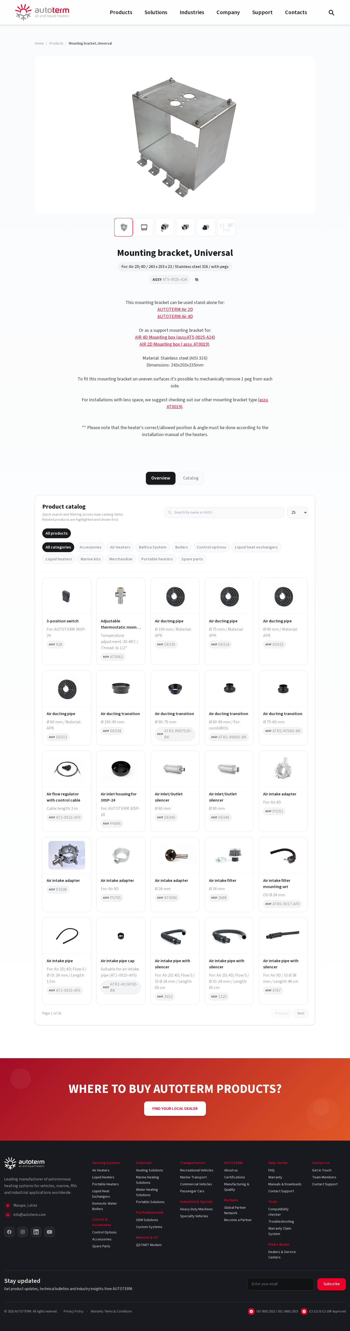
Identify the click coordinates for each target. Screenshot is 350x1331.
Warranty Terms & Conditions (111, 1311)
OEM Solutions (147, 1220)
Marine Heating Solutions (147, 1180)
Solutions (156, 12)
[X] (9, 1232)
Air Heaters (101, 1170)
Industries (192, 12)
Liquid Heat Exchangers (101, 1194)
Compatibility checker (278, 1212)
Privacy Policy (74, 1311)
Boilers (181, 547)
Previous (282, 1013)
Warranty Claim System (279, 1231)
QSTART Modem (149, 1245)
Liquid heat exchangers (256, 547)
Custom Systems (149, 1227)
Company (228, 12)
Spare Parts (101, 1246)
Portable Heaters (105, 1184)
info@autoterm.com (29, 1214)
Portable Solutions (150, 1202)
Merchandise (120, 559)
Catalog (191, 478)
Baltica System (152, 547)
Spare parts (192, 559)
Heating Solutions (149, 1170)
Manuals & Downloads (285, 1184)
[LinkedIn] (36, 1232)
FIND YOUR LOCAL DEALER (175, 1108)
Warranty (275, 1177)
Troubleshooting (281, 1221)
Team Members (324, 1177)
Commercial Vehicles (196, 1184)
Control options (211, 547)
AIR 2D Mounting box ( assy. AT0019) (174, 344)
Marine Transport (193, 1177)
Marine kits (91, 559)
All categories (58, 547)
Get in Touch (321, 1170)
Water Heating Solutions (147, 1192)
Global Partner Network (235, 1210)
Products (121, 12)
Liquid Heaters (103, 1177)
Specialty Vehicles (194, 1216)
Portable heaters (157, 559)
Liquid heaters (59, 559)
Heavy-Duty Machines (196, 1209)
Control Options (104, 1232)
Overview (160, 478)
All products (57, 533)
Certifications (234, 1177)
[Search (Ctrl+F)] (331, 12)
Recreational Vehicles (196, 1170)
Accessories (90, 547)
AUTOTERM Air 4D (175, 316)
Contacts (296, 12)
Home (39, 43)
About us (231, 1170)
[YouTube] (49, 1232)
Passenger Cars (192, 1191)
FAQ (271, 1170)
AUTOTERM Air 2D (175, 309)
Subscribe (331, 1284)
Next (300, 1013)
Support (262, 12)
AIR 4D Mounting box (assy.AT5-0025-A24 (174, 337)
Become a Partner (238, 1220)
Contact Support (281, 1191)
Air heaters (120, 547)
